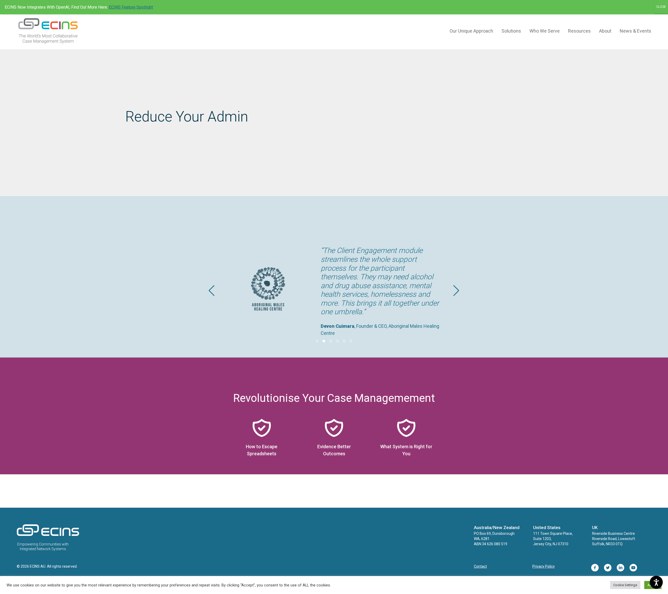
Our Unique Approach (471, 31)
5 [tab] (344, 341)
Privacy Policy (543, 566)
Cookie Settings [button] (625, 585)
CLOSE (661, 7)
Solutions (511, 31)
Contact (480, 566)
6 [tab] (351, 341)
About (605, 31)
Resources (579, 31)
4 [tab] (337, 341)
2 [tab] (324, 341)
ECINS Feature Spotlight (131, 7)
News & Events (635, 31)
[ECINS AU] (48, 535)
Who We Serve (544, 31)
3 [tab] (330, 341)
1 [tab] (317, 341)
